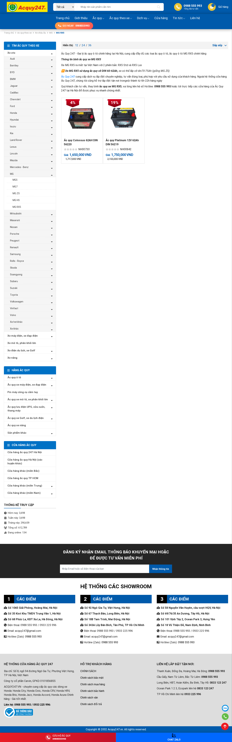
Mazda (13, 160)
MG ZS (16, 193)
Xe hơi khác (16, 322)
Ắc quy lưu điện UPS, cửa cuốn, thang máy (26, 408)
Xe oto (11, 52)
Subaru (14, 281)
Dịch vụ (142, 18)
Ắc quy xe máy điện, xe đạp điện (26, 384)
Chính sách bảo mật (92, 677)
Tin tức (178, 18)
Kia (11, 133)
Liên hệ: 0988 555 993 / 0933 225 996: (27, 704)
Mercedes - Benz (19, 167)
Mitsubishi (15, 213)
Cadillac (14, 92)
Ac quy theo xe (24, 32)
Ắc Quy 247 (68, 76)
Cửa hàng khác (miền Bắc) (23, 470)
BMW (13, 79)
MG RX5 (17, 207)
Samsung (15, 254)
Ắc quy (97, 18)
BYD (12, 72)
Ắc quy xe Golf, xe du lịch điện (25, 418)
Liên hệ (195, 18)
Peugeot (14, 240)
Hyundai (14, 119)
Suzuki (13, 288)
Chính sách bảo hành (92, 691)
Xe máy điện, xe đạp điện (22, 335)
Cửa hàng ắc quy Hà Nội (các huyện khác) (24, 461)
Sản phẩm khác (16, 432)
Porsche (14, 233)
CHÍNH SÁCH (88, 671)
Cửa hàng (161, 18)
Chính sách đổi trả (91, 704)
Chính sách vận (89, 697)
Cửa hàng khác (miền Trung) (24, 485)
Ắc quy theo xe (119, 18)
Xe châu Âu (40, 32)
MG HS (16, 200)
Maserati (15, 220)
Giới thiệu (81, 18)
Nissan (13, 227)
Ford (12, 106)
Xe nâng (12, 357)
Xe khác (14, 328)
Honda (13, 113)
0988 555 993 (33, 636)
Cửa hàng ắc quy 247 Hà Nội (24, 452)
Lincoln (14, 153)
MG (51, 32)
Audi (12, 58)
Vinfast (14, 308)
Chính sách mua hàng (92, 684)
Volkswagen (16, 301)
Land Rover (16, 140)
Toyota (14, 294)
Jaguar (14, 85)
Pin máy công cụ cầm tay (22, 392)
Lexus (13, 146)
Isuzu (13, 126)
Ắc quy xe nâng (16, 425)
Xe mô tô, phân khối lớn (21, 343)
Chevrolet (15, 99)
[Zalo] (225, 708)
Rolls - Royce (17, 261)
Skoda (13, 267)
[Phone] (225, 716)
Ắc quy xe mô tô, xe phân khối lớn (27, 399)
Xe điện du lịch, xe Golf (21, 350)
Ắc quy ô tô (14, 377)
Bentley (14, 65)
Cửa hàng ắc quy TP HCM (22, 478)
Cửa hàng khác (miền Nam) (24, 492)
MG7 (15, 186)
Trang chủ (62, 18)
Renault (14, 247)
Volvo (13, 315)
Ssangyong (16, 274)
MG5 (15, 179)
